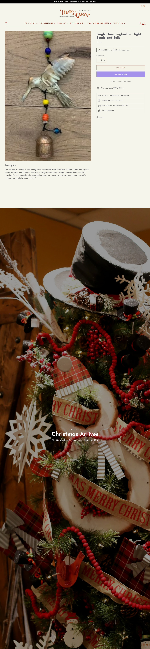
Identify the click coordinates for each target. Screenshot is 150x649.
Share (102, 117)
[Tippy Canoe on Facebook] (141, 6)
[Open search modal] (6, 23)
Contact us (119, 100)
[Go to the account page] (140, 23)
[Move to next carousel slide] (143, 197)
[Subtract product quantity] (104, 60)
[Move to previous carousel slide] (138, 197)
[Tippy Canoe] (75, 13)
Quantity (100, 56)
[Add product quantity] (98, 60)
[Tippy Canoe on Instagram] (144, 6)
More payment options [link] (121, 81)
